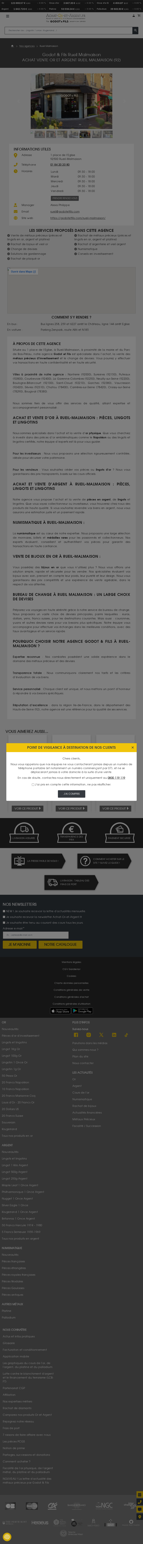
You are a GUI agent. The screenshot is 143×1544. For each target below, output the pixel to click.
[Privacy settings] (7, 1537)
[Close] (133, 747)
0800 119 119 (116, 778)
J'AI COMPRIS (72, 793)
